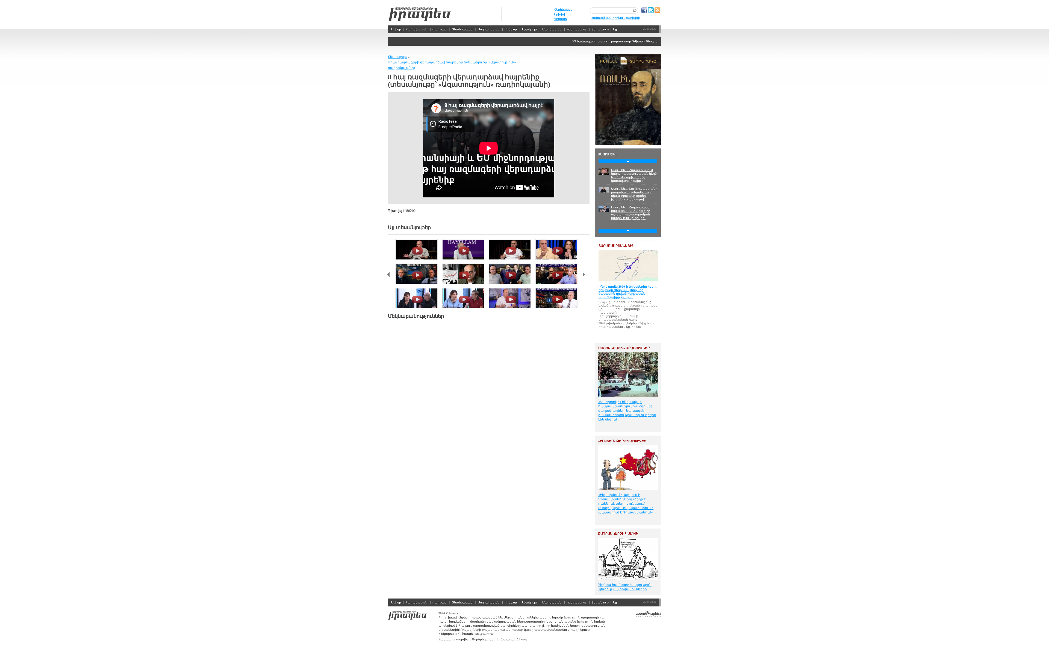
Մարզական (551, 29)
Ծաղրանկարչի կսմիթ (618, 533)
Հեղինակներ (564, 9)
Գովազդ (560, 19)
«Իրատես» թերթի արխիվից (622, 441)
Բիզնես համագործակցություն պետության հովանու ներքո (625, 587)
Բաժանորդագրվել (453, 639)
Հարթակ (439, 29)
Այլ (615, 29)
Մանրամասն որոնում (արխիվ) (615, 17)
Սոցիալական (488, 29)
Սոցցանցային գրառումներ (624, 348)
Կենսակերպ (576, 29)
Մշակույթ (529, 29)
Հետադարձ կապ (513, 639)
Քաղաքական (416, 29)
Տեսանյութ (600, 29)
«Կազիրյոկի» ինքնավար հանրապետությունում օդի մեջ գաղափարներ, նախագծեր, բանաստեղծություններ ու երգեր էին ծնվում (627, 410)
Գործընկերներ (483, 639)
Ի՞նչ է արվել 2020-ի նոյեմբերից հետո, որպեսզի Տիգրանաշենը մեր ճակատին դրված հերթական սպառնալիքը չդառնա (628, 292)
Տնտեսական (462, 29)
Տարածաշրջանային (617, 245)
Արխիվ (559, 14)
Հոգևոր (511, 29)
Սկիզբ (419, 14)
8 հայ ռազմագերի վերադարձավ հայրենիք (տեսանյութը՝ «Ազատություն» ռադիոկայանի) (452, 65)
